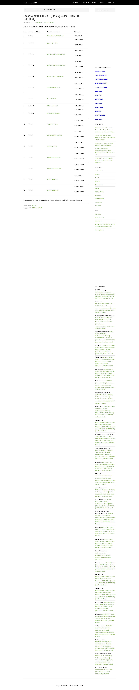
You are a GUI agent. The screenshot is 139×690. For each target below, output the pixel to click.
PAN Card (98, 195)
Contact (97, 174)
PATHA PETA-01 (52, 179)
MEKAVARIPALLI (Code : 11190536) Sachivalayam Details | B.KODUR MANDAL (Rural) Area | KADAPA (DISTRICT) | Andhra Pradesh (104, 361)
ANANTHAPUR (100, 115)
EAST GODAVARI (100, 83)
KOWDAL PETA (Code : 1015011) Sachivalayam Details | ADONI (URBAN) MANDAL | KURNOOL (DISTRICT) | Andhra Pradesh (104, 504)
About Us (98, 214)
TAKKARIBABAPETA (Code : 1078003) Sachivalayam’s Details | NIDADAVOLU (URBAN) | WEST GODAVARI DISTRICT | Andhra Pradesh (105, 441)
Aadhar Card (99, 171)
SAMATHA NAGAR (53, 113)
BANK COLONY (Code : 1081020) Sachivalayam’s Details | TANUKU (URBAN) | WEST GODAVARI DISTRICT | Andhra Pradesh (105, 618)
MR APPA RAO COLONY (55, 36)
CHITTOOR (99, 107)
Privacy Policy (99, 230)
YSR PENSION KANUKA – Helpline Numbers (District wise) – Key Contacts (105, 137)
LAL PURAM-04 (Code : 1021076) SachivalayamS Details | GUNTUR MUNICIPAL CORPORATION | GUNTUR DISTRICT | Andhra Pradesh (104, 466)
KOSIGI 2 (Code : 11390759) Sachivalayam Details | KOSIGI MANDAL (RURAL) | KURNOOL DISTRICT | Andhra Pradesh (105, 385)
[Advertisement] (105, 39)
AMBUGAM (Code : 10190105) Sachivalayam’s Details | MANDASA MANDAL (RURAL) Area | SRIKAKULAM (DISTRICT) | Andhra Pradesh (105, 399)
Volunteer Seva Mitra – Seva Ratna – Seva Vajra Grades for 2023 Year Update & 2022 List (104, 130)
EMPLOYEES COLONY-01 (56, 54)
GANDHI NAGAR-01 (53, 157)
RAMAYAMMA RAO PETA (55, 76)
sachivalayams (99, 198)
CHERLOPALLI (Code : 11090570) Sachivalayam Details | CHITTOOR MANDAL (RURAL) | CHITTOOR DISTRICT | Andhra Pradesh (105, 531)
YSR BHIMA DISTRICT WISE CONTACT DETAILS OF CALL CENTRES (104, 160)
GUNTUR (98, 95)
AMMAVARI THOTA (53, 87)
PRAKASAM (99, 99)
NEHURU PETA (52, 124)
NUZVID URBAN (37, 208)
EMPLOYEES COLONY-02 (56, 65)
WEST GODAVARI (101, 87)
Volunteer (98, 205)
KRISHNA (98, 91)
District (97, 178)
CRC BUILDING (52, 106)
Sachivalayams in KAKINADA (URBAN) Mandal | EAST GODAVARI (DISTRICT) (104, 672)
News (97, 188)
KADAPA (98, 111)
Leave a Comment (48, 22)
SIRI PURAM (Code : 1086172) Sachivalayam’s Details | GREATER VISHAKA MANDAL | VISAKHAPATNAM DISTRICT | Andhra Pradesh (104, 543)
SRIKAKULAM (100, 71)
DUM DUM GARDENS (54, 135)
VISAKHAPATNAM (101, 79)
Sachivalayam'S (30, 2)
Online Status (99, 191)
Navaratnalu (99, 185)
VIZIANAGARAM (100, 75)
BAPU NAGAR (51, 98)
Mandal (34, 205)
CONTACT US (99, 217)
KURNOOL (98, 119)
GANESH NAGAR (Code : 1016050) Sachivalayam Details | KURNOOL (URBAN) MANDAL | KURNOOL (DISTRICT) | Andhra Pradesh (104, 606)
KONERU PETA (52, 43)
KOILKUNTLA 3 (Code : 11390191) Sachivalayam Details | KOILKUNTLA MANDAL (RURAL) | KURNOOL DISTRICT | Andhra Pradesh (105, 567)
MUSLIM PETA (52, 146)
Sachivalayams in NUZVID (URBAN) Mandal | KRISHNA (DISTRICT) (51, 17)
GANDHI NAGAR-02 (54, 168)
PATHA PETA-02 (52, 190)
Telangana (98, 202)
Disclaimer (98, 221)
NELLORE (98, 103)
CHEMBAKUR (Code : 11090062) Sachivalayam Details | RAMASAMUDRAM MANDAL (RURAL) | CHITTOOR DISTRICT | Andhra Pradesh (104, 373)
